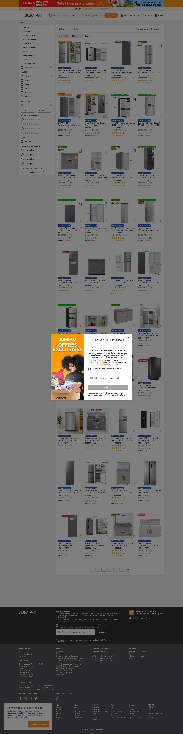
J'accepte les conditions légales (108, 364)
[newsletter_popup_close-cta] (128, 337)
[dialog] (91, 367)
